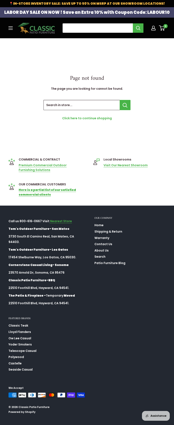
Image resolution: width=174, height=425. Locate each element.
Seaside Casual (20, 369)
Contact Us (103, 244)
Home (99, 225)
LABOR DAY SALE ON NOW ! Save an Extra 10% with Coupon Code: (87, 12)
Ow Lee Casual (19, 338)
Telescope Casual (22, 351)
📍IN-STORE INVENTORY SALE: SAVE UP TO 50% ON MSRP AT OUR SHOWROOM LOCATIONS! (87, 3)
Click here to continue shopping (87, 118)
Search (99, 256)
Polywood (16, 357)
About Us (101, 250)
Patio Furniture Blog (109, 263)
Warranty (101, 238)
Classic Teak (18, 325)
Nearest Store (60, 221)
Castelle (15, 363)
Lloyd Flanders (19, 332)
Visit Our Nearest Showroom (126, 165)
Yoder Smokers (20, 344)
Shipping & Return (108, 231)
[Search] (138, 28)
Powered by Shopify (21, 412)
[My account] (153, 28)
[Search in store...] (125, 105)
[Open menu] (10, 28)
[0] (162, 28)
